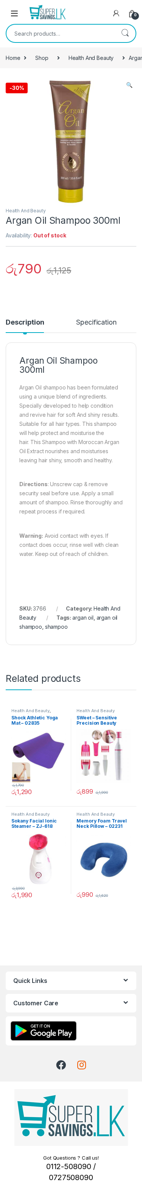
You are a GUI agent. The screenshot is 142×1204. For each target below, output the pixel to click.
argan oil (83, 617)
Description (25, 322)
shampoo (56, 626)
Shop (41, 58)
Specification (96, 322)
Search (125, 33)
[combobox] (60, 33)
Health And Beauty (91, 58)
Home (13, 58)
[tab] (25, 326)
